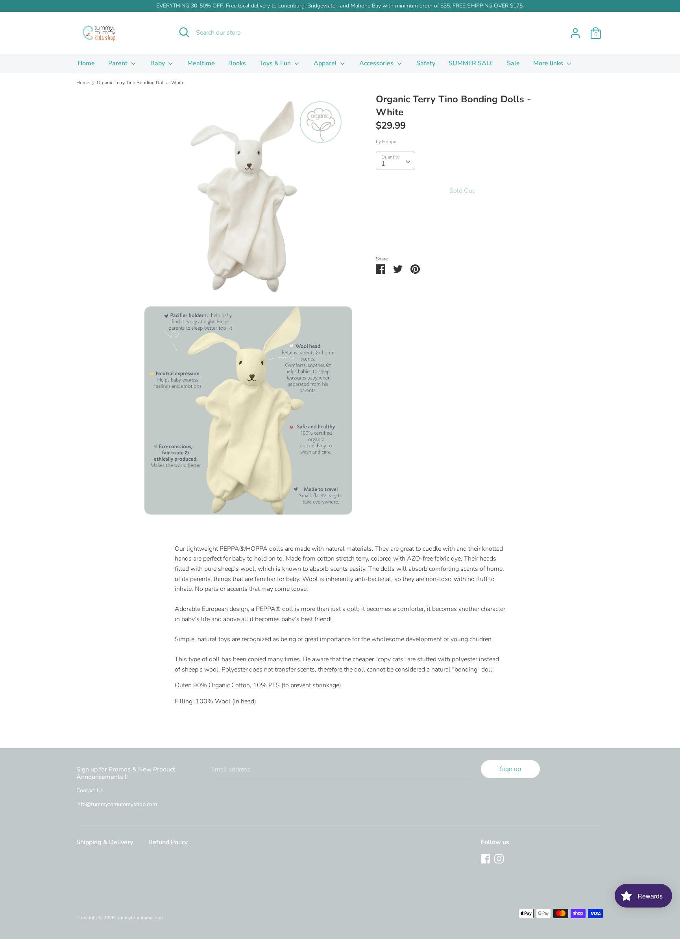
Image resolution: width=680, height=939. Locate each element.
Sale (513, 63)
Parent (118, 63)
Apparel (326, 63)
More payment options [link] (462, 233)
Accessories (377, 63)
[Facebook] (485, 858)
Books (237, 63)
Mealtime (201, 63)
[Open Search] (184, 32)
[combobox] (395, 160)
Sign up (510, 769)
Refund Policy (168, 842)
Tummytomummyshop (139, 918)
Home (86, 63)
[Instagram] (499, 858)
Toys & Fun (275, 63)
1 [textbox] (383, 163)
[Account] (575, 30)
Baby (158, 63)
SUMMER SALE (471, 63)
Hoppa (389, 141)
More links (549, 63)
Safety (425, 63)
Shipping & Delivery (104, 842)
